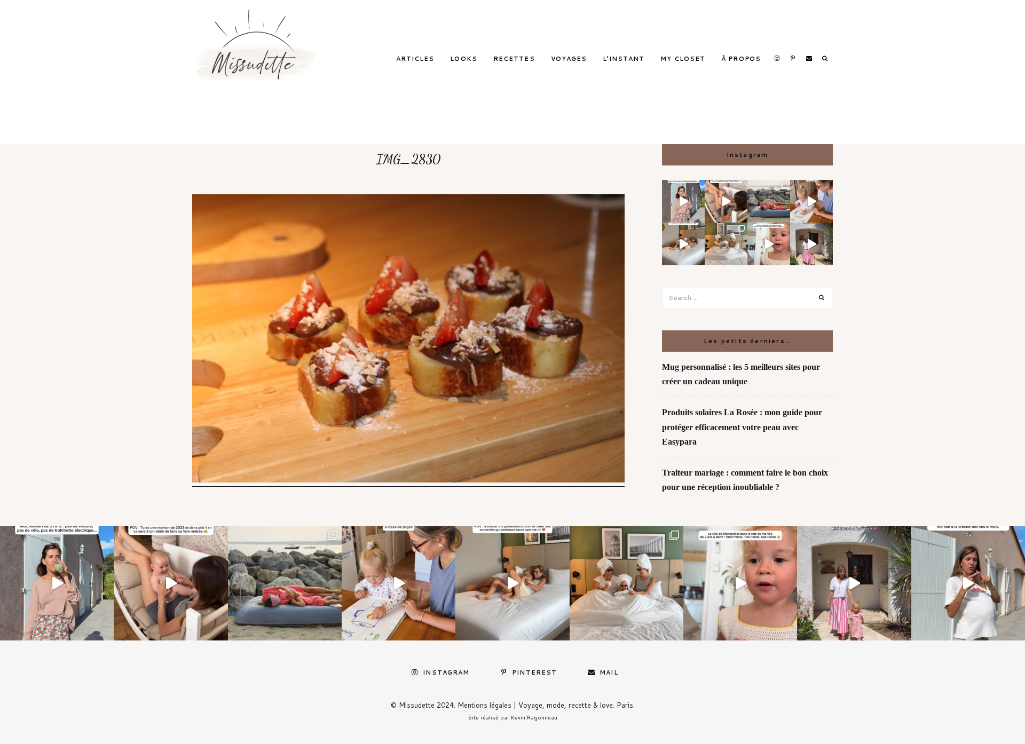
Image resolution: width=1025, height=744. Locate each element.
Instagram (777, 58)
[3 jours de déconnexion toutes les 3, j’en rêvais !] (683, 244)
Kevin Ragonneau (534, 717)
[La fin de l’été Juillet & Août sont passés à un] (768, 201)
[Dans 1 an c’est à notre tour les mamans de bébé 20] (726, 201)
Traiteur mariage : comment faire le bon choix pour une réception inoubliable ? (745, 480)
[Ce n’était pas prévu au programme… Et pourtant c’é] (968, 583)
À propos (741, 58)
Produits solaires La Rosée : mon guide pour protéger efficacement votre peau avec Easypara (742, 427)
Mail (809, 58)
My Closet (682, 58)
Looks (463, 58)
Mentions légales (484, 705)
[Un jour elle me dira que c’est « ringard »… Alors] (811, 244)
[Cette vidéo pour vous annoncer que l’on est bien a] (768, 244)
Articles (415, 58)
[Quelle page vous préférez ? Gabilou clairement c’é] (811, 201)
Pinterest (793, 58)
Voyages (569, 58)
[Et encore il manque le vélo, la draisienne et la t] (683, 201)
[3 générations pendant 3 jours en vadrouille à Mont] (726, 244)
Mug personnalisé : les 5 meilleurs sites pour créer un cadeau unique (741, 374)
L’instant (623, 58)
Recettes (514, 58)
